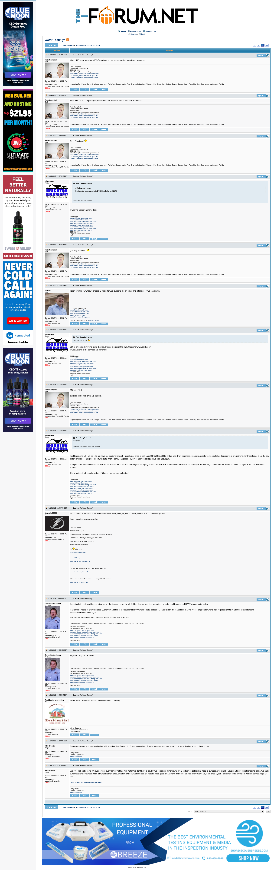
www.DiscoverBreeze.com (79, 312)
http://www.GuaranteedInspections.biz (84, 77)
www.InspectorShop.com (79, 582)
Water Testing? (55, 40)
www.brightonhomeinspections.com (83, 228)
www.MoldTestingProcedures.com (82, 572)
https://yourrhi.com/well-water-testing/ (86, 782)
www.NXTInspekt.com (78, 558)
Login (143, 34)
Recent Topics (135, 31)
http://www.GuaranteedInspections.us (84, 75)
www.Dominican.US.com (79, 310)
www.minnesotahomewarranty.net (82, 637)
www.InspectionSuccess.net (80, 561)
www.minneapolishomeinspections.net (84, 635)
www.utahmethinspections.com (81, 225)
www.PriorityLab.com (77, 315)
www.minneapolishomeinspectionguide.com (86, 634)
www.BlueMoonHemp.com (79, 313)
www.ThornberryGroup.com (80, 317)
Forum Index (68, 45)
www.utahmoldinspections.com (81, 230)
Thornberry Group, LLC (139, 867)
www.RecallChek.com (77, 552)
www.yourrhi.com (76, 756)
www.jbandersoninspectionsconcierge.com (85, 632)
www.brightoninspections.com (80, 218)
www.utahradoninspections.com (81, 227)
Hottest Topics (150, 31)
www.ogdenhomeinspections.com (82, 223)
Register (133, 34)
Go (266, 45)
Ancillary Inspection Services (88, 45)
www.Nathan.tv (93, 320)
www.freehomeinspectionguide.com (83, 221)
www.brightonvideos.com (79, 220)
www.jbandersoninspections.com (82, 630)
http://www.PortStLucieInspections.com (84, 73)
